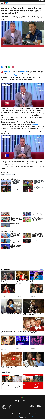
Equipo (38, 405)
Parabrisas (3, 411)
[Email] (13, 67)
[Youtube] (24, 401)
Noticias (3, 407)
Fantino (2, 174)
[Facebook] (18, 401)
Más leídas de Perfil (7, 231)
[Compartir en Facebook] (2, 67)
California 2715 (10, 416)
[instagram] (16, 401)
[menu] (2, 3)
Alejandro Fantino (8, 71)
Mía (9, 408)
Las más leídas (5, 210)
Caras (3, 406)
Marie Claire (4, 408)
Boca (15, 74)
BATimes (10, 410)
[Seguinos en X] (21, 401)
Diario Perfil (4, 405)
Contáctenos (32, 406)
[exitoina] (7, 375)
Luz (9, 407)
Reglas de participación (39, 406)
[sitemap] (29, 401)
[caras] (28, 375)
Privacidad (31, 407)
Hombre (3, 409)
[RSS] (26, 401)
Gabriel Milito (8, 174)
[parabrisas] (38, 375)
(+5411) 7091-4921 (29, 416)
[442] (22, 397)
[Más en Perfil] (8, 372)
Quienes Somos (32, 405)
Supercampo (11, 405)
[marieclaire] (17, 375)
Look (10, 406)
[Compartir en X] (6, 67)
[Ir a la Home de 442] (6, 3)
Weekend (3, 410)
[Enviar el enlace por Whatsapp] (9, 67)
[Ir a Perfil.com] (41, 1)
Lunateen (10, 409)
